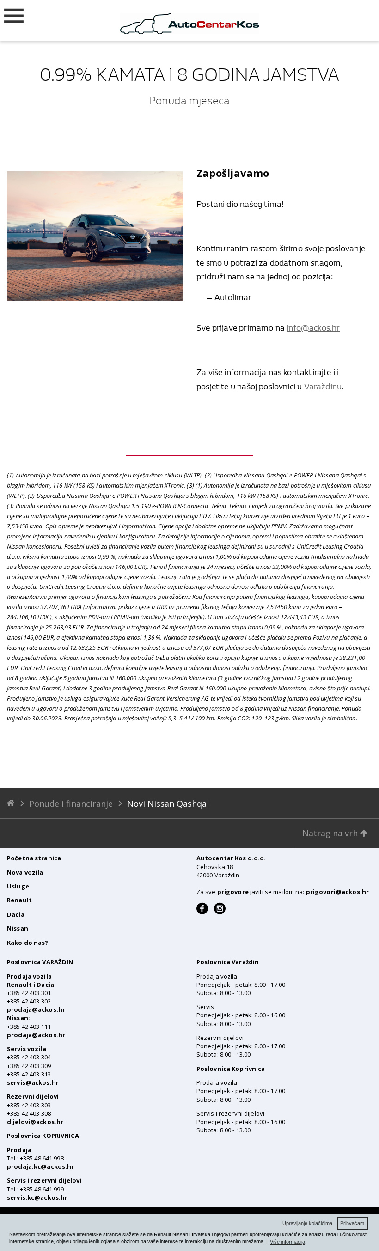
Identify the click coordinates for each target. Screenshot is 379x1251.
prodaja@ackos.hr (36, 1009)
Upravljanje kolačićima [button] (307, 1223)
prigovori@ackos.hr (337, 892)
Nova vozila (25, 872)
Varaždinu (323, 387)
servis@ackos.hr (33, 1082)
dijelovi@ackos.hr (35, 1122)
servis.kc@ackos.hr (37, 1197)
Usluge (18, 886)
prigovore (233, 892)
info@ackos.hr (313, 328)
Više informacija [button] (287, 1242)
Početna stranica (34, 858)
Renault (19, 900)
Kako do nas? (28, 942)
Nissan (17, 928)
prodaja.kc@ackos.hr (40, 1166)
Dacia (15, 914)
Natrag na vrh (331, 833)
